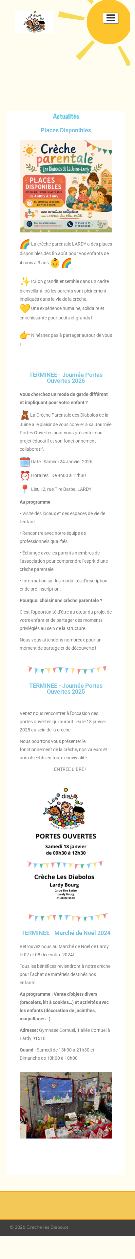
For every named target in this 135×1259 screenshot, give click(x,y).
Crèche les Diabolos (47, 1227)
